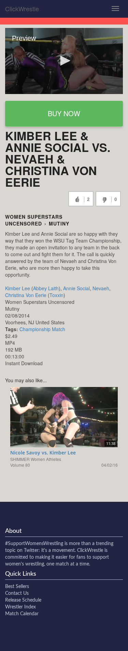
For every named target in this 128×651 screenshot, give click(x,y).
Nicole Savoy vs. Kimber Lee (43, 452)
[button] (64, 60)
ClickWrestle (22, 8)
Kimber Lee (17, 288)
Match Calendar (22, 613)
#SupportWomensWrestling (34, 543)
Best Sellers (17, 586)
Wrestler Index (20, 607)
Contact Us (17, 593)
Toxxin (56, 295)
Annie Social (76, 288)
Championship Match (42, 329)
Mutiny (59, 223)
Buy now (64, 113)
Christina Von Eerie (25, 295)
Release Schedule (23, 600)
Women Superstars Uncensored (33, 220)
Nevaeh (101, 288)
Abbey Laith (46, 288)
